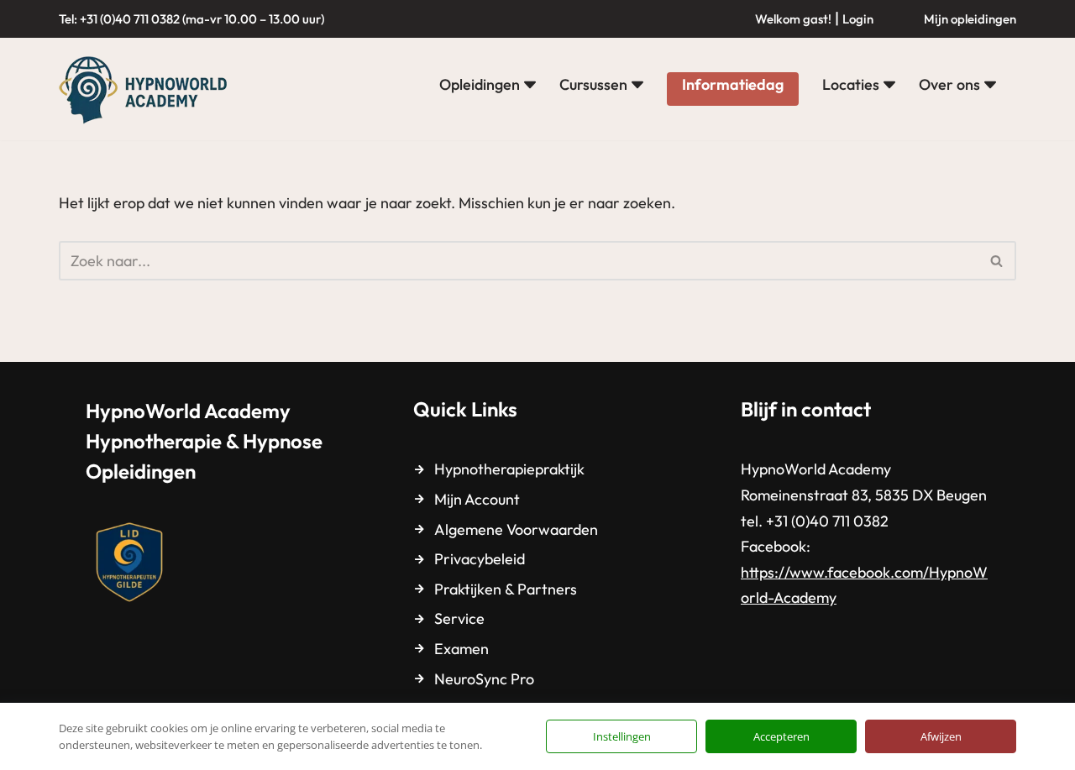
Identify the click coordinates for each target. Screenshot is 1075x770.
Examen (461, 648)
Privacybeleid (479, 558)
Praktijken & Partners (505, 589)
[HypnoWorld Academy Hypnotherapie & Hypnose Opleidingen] (147, 89)
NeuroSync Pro (484, 679)
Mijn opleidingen (970, 19)
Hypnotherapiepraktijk (509, 469)
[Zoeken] (997, 260)
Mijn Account (477, 499)
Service (459, 618)
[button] (530, 85)
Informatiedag (733, 84)
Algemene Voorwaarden (516, 529)
